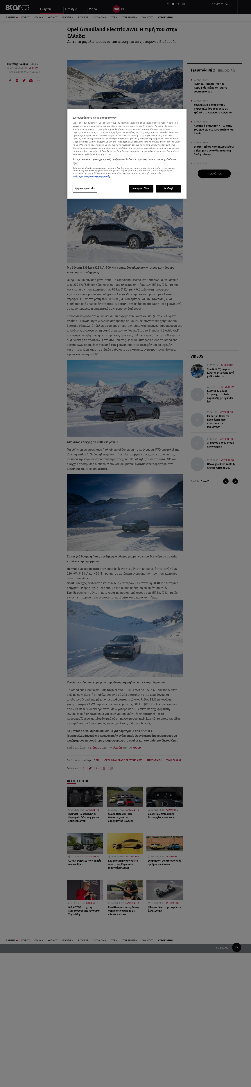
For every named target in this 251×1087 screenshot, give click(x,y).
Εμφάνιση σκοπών (85, 188)
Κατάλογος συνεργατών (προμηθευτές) (91, 177)
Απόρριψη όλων (140, 188)
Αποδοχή (168, 188)
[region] (127, 154)
